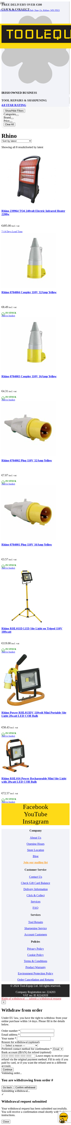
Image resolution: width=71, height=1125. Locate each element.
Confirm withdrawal (25, 1087)
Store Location (35, 850)
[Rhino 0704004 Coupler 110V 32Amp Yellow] (28, 286)
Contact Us (35, 876)
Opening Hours (35, 843)
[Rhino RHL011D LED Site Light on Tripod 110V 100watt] (28, 623)
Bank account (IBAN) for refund (26, 1052)
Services (35, 901)
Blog (35, 856)
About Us (35, 837)
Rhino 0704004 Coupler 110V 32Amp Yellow (29, 292)
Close (6, 1121)
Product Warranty (35, 967)
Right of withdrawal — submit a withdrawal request (31, 998)
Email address (10, 1034)
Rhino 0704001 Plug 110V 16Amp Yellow (26, 544)
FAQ (35, 907)
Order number (10, 1030)
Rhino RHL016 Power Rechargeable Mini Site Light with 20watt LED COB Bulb (33, 780)
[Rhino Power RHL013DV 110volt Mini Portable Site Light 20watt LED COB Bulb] (28, 706)
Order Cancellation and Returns (35, 979)
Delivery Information (35, 889)
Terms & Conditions (35, 961)
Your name (8, 1038)
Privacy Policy (35, 948)
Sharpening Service (35, 928)
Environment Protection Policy (35, 973)
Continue (7, 1069)
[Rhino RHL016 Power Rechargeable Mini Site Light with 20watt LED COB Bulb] (15, 772)
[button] (12, 231)
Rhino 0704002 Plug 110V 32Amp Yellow (26, 460)
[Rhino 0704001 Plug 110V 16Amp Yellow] (28, 538)
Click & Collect (36, 895)
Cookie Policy (35, 954)
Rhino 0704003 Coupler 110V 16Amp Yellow (29, 376)
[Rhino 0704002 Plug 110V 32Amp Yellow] (28, 454)
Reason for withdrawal (20, 1042)
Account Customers (35, 934)
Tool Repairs (35, 922)
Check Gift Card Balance (35, 883)
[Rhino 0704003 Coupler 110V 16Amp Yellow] (28, 370)
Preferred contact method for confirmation (26, 1048)
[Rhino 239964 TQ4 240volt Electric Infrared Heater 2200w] (28, 205)
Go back (7, 1087)
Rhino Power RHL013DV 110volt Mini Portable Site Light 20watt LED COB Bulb (33, 714)
